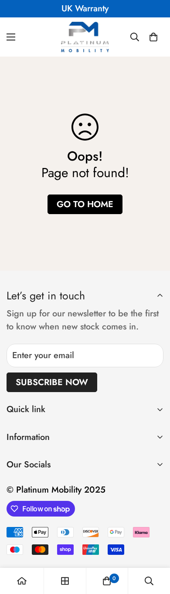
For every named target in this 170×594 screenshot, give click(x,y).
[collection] (65, 581)
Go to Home (85, 204)
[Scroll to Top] (154, 548)
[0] (153, 37)
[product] (22, 581)
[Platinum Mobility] (85, 37)
